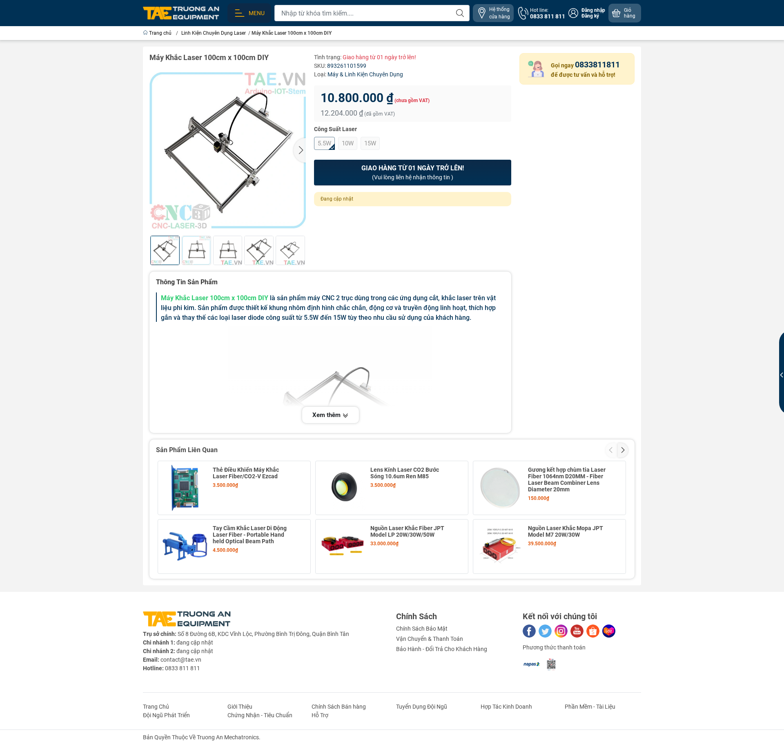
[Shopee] (592, 631)
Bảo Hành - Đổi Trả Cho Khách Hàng (441, 649)
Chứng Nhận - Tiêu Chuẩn (259, 715)
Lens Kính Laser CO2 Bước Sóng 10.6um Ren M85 (404, 473)
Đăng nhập (593, 10)
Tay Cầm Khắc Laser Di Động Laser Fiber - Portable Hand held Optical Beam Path (250, 534)
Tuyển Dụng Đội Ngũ (421, 706)
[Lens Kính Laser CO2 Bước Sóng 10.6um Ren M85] (342, 488)
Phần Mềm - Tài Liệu (590, 706)
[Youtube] (577, 631)
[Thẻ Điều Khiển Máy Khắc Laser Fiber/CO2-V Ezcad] (185, 488)
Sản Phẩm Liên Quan (187, 450)
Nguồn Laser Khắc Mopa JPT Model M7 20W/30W (565, 531)
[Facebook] (529, 631)
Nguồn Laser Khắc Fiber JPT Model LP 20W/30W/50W (407, 531)
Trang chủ (160, 33)
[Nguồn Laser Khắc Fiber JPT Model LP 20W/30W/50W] (342, 546)
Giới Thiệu (239, 706)
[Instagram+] (561, 631)
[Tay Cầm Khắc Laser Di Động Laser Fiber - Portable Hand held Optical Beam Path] (185, 546)
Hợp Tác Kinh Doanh (506, 706)
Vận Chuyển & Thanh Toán (429, 639)
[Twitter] (545, 631)
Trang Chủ (156, 706)
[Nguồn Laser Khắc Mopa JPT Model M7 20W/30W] (500, 546)
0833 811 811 (182, 668)
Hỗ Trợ (320, 715)
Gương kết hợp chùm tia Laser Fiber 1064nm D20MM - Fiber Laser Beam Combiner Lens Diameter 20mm (567, 479)
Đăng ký (590, 16)
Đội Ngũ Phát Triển (166, 715)
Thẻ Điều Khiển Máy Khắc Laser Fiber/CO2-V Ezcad (246, 473)
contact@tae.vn (180, 659)
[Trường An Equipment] (181, 12)
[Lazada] (608, 631)
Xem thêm (327, 415)
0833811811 (597, 64)
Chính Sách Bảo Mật (422, 628)
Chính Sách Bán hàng (339, 706)
